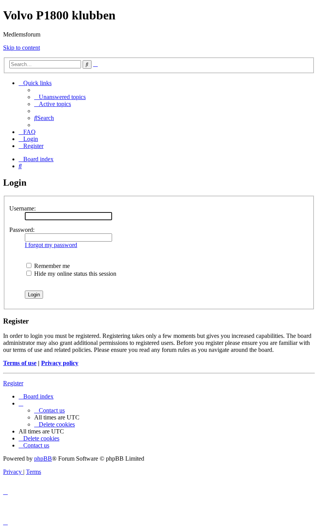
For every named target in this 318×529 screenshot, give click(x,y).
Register (13, 383)
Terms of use (19, 363)
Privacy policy (59, 363)
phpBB (43, 458)
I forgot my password (51, 245)
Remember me (51, 266)
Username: (22, 208)
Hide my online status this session (74, 273)
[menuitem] (60, 97)
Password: (22, 229)
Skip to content (21, 47)
